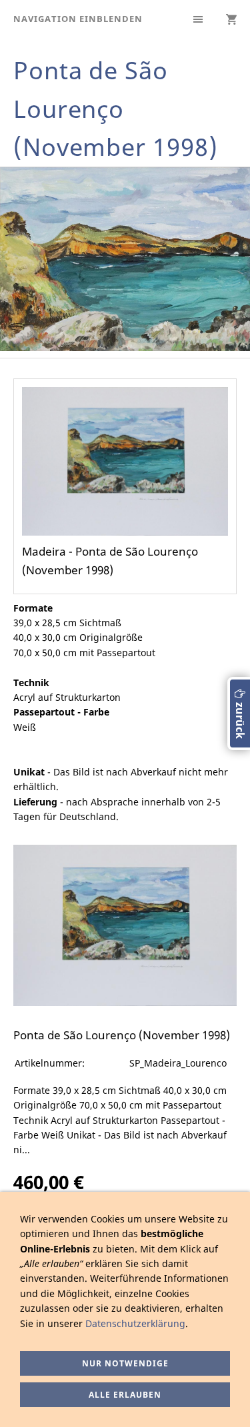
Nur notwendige (125, 1363)
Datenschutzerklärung (135, 1323)
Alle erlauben (125, 1394)
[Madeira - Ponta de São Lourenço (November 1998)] (125, 925)
